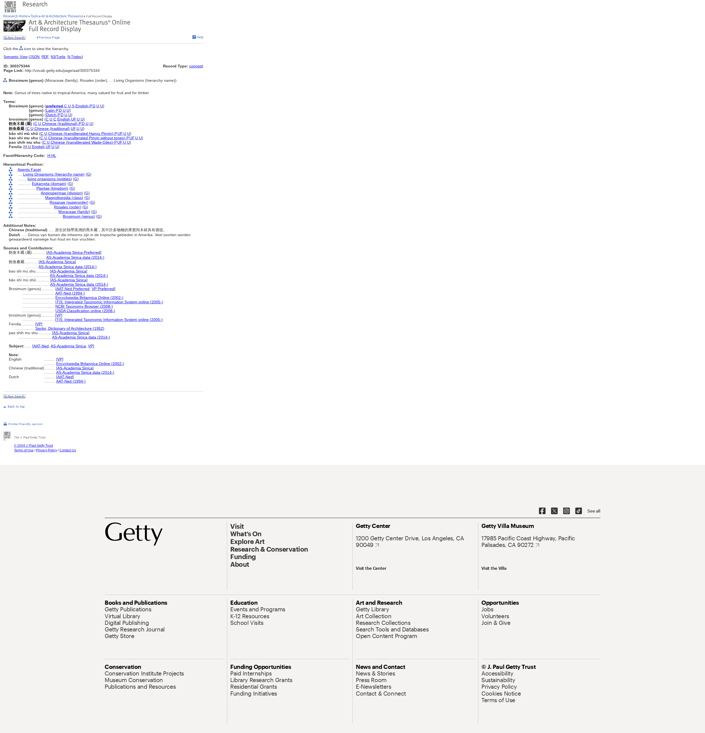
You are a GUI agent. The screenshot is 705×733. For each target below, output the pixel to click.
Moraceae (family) (74, 211)
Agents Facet (29, 169)
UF (73, 119)
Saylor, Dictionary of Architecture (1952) (69, 328)
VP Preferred (103, 289)
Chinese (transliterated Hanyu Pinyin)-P (82, 133)
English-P (83, 106)
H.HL (51, 155)
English (63, 119)
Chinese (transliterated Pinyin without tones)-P (88, 138)
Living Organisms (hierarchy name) (54, 174)
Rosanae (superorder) (69, 202)
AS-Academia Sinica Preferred (73, 252)
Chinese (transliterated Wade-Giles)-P (83, 142)
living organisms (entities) (50, 179)
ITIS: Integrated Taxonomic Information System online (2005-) (109, 302)
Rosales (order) (67, 207)
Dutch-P (52, 115)
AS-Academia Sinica (57, 262)
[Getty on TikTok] (578, 511)
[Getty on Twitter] (554, 511)
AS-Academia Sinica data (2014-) (75, 257)
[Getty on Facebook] (542, 511)
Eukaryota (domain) (49, 183)
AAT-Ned (41, 346)
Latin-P (52, 110)
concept (196, 66)
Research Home (16, 16)
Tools (34, 16)
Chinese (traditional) (52, 128)
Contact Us (67, 450)
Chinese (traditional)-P (61, 123)
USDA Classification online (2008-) (85, 311)
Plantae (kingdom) (52, 188)
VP (58, 315)
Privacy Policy (46, 450)
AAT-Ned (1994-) (70, 293)
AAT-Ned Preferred (73, 289)
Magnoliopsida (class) (64, 197)
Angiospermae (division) (62, 193)
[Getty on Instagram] (566, 511)
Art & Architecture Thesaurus (62, 16)
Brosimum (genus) (79, 216)
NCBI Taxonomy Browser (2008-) (84, 306)
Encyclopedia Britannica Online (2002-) (89, 297)
